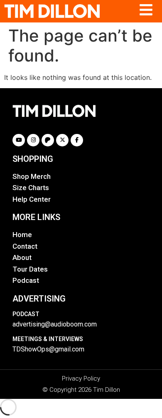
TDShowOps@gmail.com (48, 349)
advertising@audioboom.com (54, 324)
